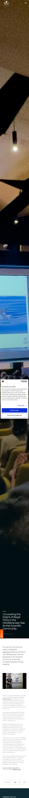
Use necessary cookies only (14, 415)
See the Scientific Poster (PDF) (11, 768)
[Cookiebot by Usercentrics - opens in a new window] (20, 381)
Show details (21, 405)
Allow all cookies (14, 410)
